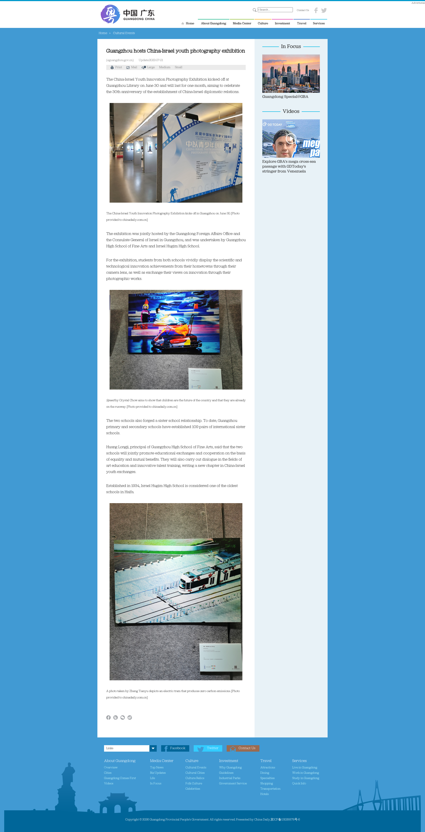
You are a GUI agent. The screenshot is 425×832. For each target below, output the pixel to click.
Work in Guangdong (305, 773)
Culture (263, 23)
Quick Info (299, 783)
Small (178, 67)
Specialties (267, 778)
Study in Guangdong (305, 778)
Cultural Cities (195, 773)
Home (190, 23)
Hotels (264, 794)
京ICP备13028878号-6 (285, 819)
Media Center (242, 23)
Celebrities (192, 789)
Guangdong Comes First (120, 778)
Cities (108, 773)
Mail (134, 67)
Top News (157, 767)
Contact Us (303, 10)
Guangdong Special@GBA (285, 97)
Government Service (233, 783)
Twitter (212, 748)
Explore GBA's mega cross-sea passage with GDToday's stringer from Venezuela (289, 167)
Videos (291, 111)
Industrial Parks (229, 778)
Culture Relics (194, 778)
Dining (264, 773)
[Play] (313, 121)
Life (152, 778)
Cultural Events (195, 767)
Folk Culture (193, 783)
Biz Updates (158, 773)
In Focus (291, 46)
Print (118, 67)
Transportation (270, 789)
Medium (164, 67)
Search (255, 10)
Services (319, 23)
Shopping (266, 783)
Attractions (267, 767)
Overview (111, 767)
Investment (282, 23)
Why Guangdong (230, 767)
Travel (301, 23)
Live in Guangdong (304, 767)
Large (151, 67)
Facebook (177, 748)
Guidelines (226, 773)
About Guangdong (213, 23)
